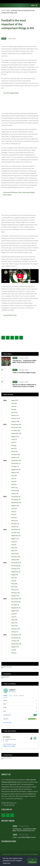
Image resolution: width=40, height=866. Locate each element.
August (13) (15, 436)
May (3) (13, 481)
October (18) (15, 430)
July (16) (14, 614)
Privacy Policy (6, 854)
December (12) (16, 635)
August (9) (14, 400)
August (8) (14, 574)
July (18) (14, 475)
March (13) (14, 415)
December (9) (15, 496)
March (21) (14, 589)
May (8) (13, 445)
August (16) (15, 647)
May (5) (13, 653)
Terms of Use (27, 854)
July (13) (14, 439)
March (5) (14, 487)
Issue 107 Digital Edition (11, 93)
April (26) (14, 587)
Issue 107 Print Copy (9, 315)
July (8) (13, 650)
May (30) (14, 583)
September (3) (15, 469)
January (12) (15, 457)
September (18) (16, 644)
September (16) (16, 502)
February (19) (15, 418)
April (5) (13, 448)
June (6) (13, 580)
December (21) (16, 562)
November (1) (15, 499)
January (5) (14, 631)
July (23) (14, 541)
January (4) (14, 493)
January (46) (15, 559)
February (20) (15, 556)
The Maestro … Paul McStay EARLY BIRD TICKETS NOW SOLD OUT (24, 361)
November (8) (15, 565)
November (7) (15, 463)
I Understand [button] (32, 861)
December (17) (16, 460)
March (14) (14, 553)
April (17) (14, 550)
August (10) (15, 472)
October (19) (15, 568)
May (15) (14, 547)
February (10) (15, 454)
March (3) (14, 520)
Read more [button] (6, 863)
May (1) (13, 514)
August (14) (15, 505)
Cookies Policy (17, 854)
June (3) (13, 544)
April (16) (14, 412)
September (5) (15, 535)
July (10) (14, 508)
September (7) (15, 571)
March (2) (14, 625)
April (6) (13, 484)
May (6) (13, 409)
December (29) (16, 424)
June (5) (13, 406)
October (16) (15, 532)
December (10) (16, 598)
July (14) (14, 403)
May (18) (14, 620)
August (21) (15, 610)
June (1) (13, 478)
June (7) (13, 442)
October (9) (15, 604)
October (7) (15, 466)
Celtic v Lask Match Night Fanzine (24, 372)
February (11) (15, 629)
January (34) (15, 421)
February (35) (15, 592)
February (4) (15, 490)
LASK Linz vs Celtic (9, 746)
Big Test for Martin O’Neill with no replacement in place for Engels (24, 385)
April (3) (13, 517)
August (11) (15, 538)
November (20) (16, 427)
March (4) (14, 451)
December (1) (15, 529)
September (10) (16, 433)
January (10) (15, 595)
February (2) (15, 523)
